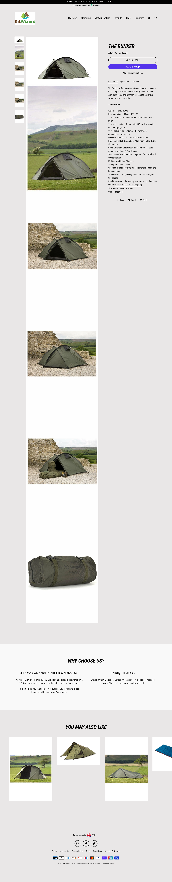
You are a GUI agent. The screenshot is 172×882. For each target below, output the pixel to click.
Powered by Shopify (108, 863)
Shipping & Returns (112, 851)
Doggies (139, 18)
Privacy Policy (77, 851)
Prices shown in (79, 835)
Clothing (72, 18)
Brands (118, 18)
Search (55, 851)
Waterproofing (102, 18)
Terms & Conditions (94, 851)
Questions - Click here (129, 81)
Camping (86, 18)
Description (113, 81)
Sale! (128, 18)
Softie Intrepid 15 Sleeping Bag (128, 184)
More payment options (133, 73)
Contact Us (64, 851)
